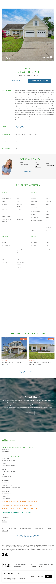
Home (3, 528)
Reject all (32, 576)
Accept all (48, 576)
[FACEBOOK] (18, 535)
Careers (49, 528)
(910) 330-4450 (37, 165)
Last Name (4, 520)
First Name (4, 518)
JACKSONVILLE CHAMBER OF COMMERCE (25, 508)
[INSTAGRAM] (21, 535)
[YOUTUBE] (28, 535)
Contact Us (28, 412)
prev (6, 57)
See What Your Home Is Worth (39, 80)
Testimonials (39, 528)
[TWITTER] (31, 535)
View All (31, 371)
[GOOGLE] (34, 535)
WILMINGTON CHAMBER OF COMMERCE (25, 501)
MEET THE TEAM (12, 528)
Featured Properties (25, 528)
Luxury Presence (33, 565)
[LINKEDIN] (25, 535)
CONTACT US (5, 530)
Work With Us (16, 80)
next (10, 57)
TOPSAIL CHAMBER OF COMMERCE (23, 505)
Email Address (5, 517)
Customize (40, 576)
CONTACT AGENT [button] (27, 171)
